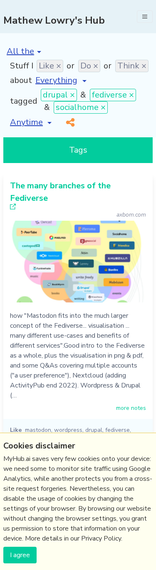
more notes (131, 408)
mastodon (38, 430)
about (21, 80)
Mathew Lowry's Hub (54, 20)
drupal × (59, 94)
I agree (20, 555)
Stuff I (21, 65)
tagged (23, 101)
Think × (131, 65)
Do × (89, 65)
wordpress (68, 430)
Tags (78, 150)
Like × (50, 65)
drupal (93, 430)
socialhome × (81, 107)
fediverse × (113, 94)
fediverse (117, 430)
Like (16, 430)
